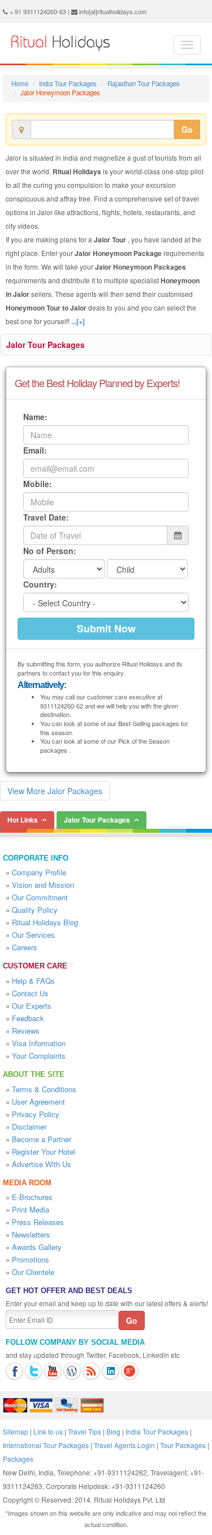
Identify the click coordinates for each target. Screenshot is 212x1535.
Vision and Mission (43, 884)
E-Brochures (32, 1197)
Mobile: (37, 483)
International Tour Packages (46, 1445)
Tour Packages (183, 1445)
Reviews (26, 1030)
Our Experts (31, 1005)
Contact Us (30, 993)
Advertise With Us (41, 1164)
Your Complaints (39, 1055)
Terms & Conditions (44, 1089)
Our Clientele (33, 1271)
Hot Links (22, 820)
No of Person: (49, 550)
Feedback (28, 1018)
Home (19, 83)
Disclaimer (29, 1126)
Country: (40, 584)
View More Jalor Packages (54, 790)
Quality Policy (35, 909)
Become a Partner (41, 1139)
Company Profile (39, 872)
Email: (35, 450)
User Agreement (38, 1101)
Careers (24, 947)
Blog (113, 1431)
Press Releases (38, 1222)
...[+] (78, 321)
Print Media (30, 1209)
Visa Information (39, 1043)
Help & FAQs (33, 980)
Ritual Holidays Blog (45, 922)
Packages (18, 1458)
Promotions (30, 1259)
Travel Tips (84, 1431)
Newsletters (31, 1234)
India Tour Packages (68, 83)
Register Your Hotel (43, 1151)
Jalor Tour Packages (45, 344)
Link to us (48, 1431)
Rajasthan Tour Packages (143, 83)
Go (187, 129)
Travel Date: (46, 517)
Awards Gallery (37, 1247)
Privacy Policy (35, 1114)
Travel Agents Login (124, 1445)
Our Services (33, 934)
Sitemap (15, 1431)
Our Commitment (40, 897)
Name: (35, 416)
